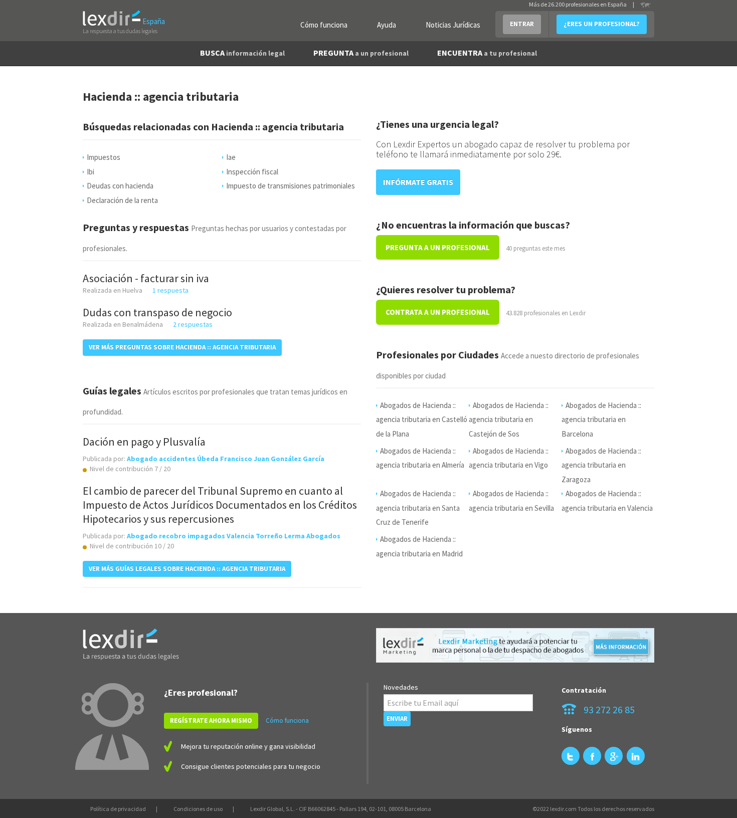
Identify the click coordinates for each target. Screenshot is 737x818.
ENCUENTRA (487, 53)
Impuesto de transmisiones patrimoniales (290, 185)
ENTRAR (522, 24)
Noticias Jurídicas (453, 25)
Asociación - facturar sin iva (146, 278)
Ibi (90, 171)
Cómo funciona (323, 25)
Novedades (401, 687)
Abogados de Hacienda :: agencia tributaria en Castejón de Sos (508, 419)
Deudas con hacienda (120, 185)
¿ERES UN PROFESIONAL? (602, 24)
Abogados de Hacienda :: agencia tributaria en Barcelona (601, 419)
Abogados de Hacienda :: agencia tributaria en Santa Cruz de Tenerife (418, 508)
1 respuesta (170, 290)
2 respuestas (193, 324)
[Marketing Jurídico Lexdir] (515, 645)
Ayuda (386, 25)
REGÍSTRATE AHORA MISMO (211, 720)
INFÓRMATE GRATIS (418, 182)
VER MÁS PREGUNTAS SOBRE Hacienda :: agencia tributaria (182, 347)
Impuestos (103, 157)
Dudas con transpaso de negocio (157, 312)
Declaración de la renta (122, 200)
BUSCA (242, 53)
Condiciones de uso (198, 808)
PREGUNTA (361, 53)
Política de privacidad (118, 808)
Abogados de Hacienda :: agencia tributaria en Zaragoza (601, 465)
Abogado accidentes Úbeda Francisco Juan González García (225, 458)
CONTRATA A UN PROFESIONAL (438, 312)
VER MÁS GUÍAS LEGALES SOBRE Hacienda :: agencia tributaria (187, 568)
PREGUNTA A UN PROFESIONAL (438, 247)
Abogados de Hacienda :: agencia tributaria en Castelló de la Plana (421, 419)
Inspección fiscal (252, 171)
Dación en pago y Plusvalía (144, 442)
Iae (231, 157)
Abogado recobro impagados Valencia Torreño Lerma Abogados (233, 535)
